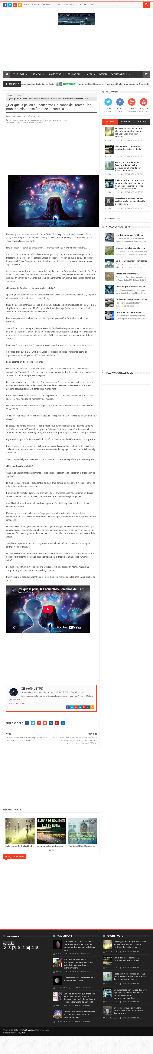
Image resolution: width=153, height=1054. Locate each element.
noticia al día (52, 84)
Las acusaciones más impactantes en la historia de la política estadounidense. (79, 1014)
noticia (29, 821)
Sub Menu (36, 74)
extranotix (28, 1030)
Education (74, 74)
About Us (36, 5)
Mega (89, 74)
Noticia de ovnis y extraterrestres (22, 122)
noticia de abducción (57, 120)
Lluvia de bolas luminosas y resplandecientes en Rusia (50, 847)
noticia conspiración (36, 120)
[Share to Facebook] (8, 841)
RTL (92, 5)
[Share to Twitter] (11, 841)
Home (26, 5)
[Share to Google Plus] (15, 841)
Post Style (18, 74)
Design (103, 74)
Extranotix (20, 703)
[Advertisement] (76, 49)
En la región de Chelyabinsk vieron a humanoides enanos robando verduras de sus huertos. (129, 132)
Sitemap (57, 5)
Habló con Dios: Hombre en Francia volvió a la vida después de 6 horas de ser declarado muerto (128, 166)
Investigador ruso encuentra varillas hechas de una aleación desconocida (130, 201)
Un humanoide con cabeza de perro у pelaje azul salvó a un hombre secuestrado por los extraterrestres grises (129, 184)
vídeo (18, 95)
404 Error (84, 5)
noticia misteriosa (17, 120)
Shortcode (55, 74)
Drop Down (69, 5)
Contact (47, 5)
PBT (23, 1033)
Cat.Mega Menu (119, 74)
